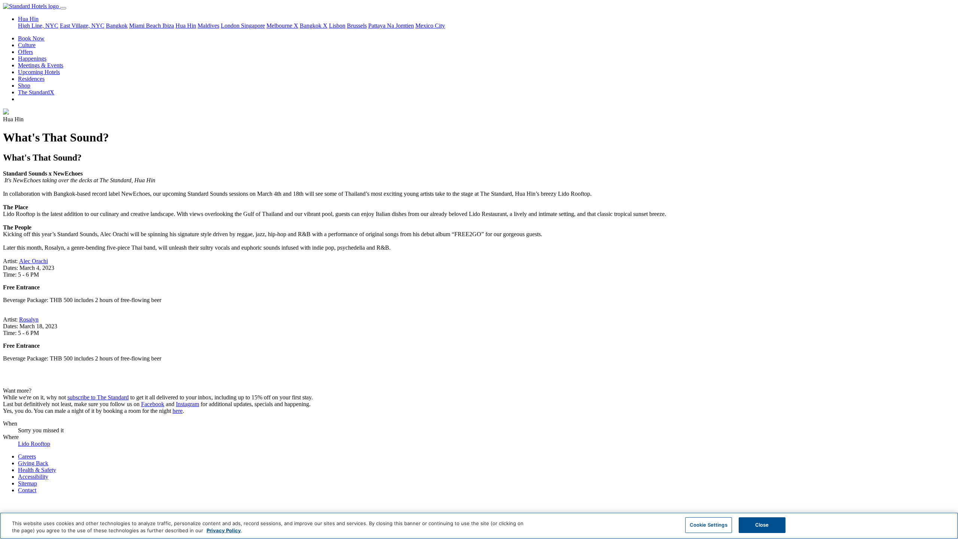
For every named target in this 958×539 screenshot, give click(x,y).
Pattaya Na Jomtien (391, 25)
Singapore (253, 25)
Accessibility (33, 476)
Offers (25, 52)
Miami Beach (145, 25)
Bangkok (117, 25)
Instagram (187, 404)
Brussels (357, 25)
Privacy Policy (224, 531)
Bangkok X (313, 25)
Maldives (208, 25)
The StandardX (36, 92)
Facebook (152, 404)
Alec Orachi (33, 261)
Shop (24, 85)
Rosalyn (29, 319)
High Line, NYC (38, 25)
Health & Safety (37, 470)
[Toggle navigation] (63, 8)
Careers (27, 456)
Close (762, 525)
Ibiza (168, 25)
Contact (27, 490)
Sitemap (27, 483)
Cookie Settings (708, 525)
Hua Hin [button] (28, 19)
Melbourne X (282, 25)
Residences (31, 79)
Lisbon (337, 25)
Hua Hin (186, 25)
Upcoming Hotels (39, 72)
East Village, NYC (82, 25)
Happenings (32, 58)
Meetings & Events (40, 65)
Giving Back (33, 463)
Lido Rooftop (34, 444)
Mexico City (430, 25)
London (231, 25)
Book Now (31, 38)
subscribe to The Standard (98, 397)
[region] (479, 525)
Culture (27, 45)
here (178, 411)
